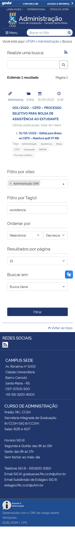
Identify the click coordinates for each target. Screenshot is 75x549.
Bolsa (59, 143)
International (36, 9)
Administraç (16, 99)
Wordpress (9, 517)
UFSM (14, 522)
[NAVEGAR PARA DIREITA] (72, 3)
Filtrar (37, 312)
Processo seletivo (23, 155)
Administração (29, 143)
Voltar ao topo (62, 327)
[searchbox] (42, 183)
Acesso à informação (60, 3)
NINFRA (43, 149)
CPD (24, 522)
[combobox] (37, 183)
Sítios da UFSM (59, 9)
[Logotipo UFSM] (12, 18)
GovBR (7, 3)
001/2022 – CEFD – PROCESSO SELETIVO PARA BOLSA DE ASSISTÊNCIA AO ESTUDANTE (36, 113)
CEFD (17, 149)
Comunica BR (30, 3)
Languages (13, 9)
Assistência (46, 143)
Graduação (29, 149)
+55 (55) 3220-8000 (20, 394)
